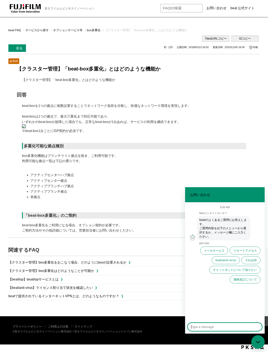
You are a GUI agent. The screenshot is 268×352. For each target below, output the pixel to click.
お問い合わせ (216, 8)
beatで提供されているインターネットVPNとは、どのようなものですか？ (63, 296)
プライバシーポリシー (27, 326)
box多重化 (93, 30)
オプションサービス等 (67, 30)
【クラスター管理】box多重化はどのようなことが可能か (51, 271)
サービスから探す (37, 30)
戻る (19, 48)
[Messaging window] (225, 260)
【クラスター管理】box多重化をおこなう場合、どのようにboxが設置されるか (67, 262)
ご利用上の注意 (58, 326)
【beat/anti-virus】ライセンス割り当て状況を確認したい (50, 287)
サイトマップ (83, 326)
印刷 (255, 47)
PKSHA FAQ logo (252, 347)
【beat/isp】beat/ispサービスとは (33, 279)
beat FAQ (14, 30)
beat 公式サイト (243, 8)
